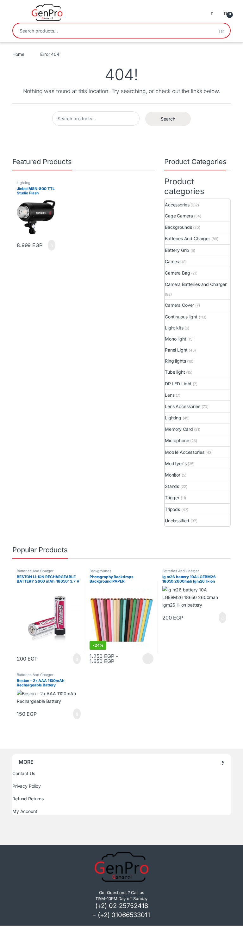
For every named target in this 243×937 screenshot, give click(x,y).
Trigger (172, 497)
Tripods (172, 509)
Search (222, 30)
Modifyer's (176, 463)
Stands (172, 486)
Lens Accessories (182, 406)
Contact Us (23, 773)
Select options (146, 658)
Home (18, 54)
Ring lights (175, 361)
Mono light (175, 338)
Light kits (174, 327)
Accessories (177, 204)
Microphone (177, 440)
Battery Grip (177, 250)
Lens (169, 395)
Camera (173, 261)
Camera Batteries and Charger (196, 284)
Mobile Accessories (184, 452)
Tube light (175, 372)
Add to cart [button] (51, 245)
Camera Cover (179, 305)
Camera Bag (177, 273)
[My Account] (213, 12)
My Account (24, 811)
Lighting (23, 183)
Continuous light (181, 316)
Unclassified (177, 520)
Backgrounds (178, 227)
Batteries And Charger (187, 238)
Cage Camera (179, 215)
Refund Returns (28, 798)
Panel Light (176, 350)
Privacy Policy (26, 786)
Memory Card (179, 429)
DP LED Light (178, 383)
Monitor (172, 474)
